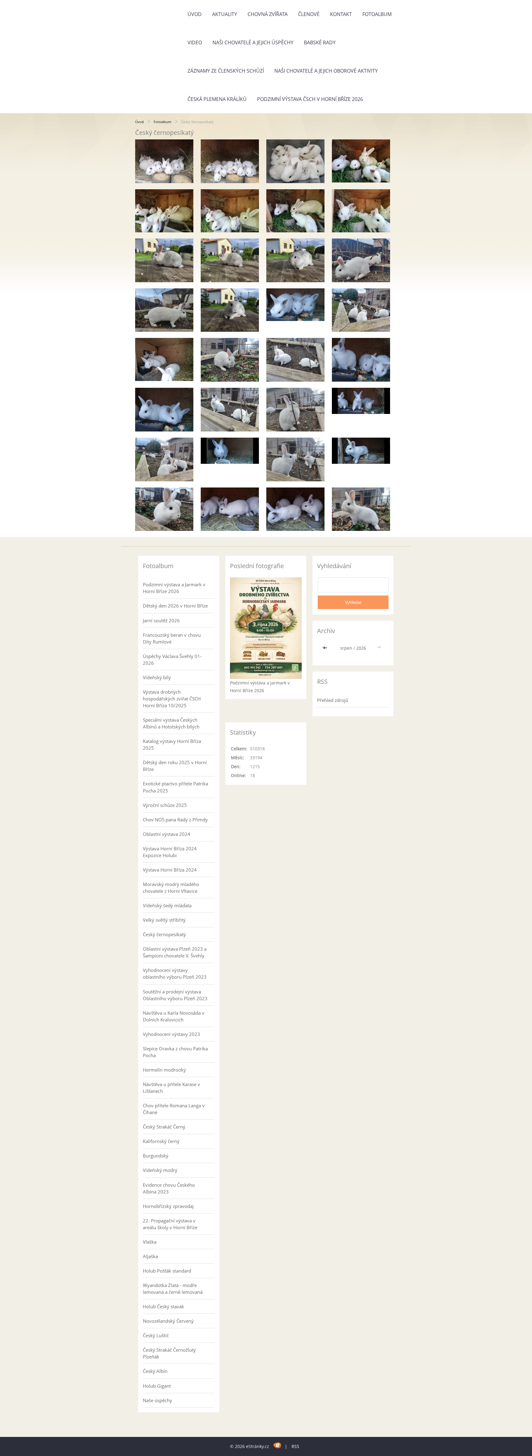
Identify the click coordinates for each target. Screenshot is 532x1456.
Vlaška (149, 1242)
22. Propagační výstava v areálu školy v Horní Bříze (170, 1223)
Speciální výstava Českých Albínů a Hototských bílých (171, 723)
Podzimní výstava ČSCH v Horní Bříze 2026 (310, 99)
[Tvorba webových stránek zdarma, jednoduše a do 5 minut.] (277, 1445)
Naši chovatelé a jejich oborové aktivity (326, 70)
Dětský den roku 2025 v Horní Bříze (175, 765)
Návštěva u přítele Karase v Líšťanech (171, 1087)
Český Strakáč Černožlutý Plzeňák (169, 1353)
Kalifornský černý (161, 1141)
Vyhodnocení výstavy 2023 (171, 1034)
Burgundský (155, 1156)
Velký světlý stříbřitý (164, 920)
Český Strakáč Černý (164, 1127)
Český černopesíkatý (164, 934)
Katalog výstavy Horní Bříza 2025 (172, 744)
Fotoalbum (377, 14)
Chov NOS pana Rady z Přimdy (175, 819)
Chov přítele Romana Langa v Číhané (174, 1108)
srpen (346, 648)
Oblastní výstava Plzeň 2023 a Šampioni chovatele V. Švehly (175, 952)
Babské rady (320, 42)
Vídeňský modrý (160, 1170)
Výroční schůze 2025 (165, 805)
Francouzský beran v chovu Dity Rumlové (172, 638)
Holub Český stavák (163, 1306)
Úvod (194, 14)
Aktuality (224, 14)
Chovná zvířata (268, 14)
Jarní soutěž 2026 (161, 620)
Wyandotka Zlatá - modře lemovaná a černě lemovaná (173, 1288)
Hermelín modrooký (164, 1070)
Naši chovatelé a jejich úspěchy (252, 42)
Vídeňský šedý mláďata (167, 905)
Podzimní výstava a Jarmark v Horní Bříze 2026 (174, 587)
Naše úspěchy (157, 1400)
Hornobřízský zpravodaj (168, 1206)
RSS (295, 1446)
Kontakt (341, 14)
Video (194, 42)
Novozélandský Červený (168, 1321)
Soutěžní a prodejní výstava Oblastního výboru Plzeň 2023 (175, 995)
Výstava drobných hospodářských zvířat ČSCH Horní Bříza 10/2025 (172, 698)
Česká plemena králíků (217, 99)
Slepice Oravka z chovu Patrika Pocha (175, 1051)
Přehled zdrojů (332, 700)
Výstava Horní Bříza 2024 (170, 870)
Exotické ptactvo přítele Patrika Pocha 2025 (175, 786)
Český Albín (155, 1371)
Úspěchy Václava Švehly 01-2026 (172, 659)
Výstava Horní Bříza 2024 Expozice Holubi (170, 851)
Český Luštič (156, 1335)
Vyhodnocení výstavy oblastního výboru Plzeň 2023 (175, 973)
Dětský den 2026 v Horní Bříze (175, 606)
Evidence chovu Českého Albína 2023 (169, 1188)
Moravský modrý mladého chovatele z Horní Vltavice (171, 887)
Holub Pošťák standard (167, 1271)
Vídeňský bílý (157, 677)
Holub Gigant (157, 1386)
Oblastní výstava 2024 (166, 834)
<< (325, 648)
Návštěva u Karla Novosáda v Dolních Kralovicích (173, 1016)
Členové (309, 14)
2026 (361, 648)
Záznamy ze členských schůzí (225, 70)
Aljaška (150, 1256)
